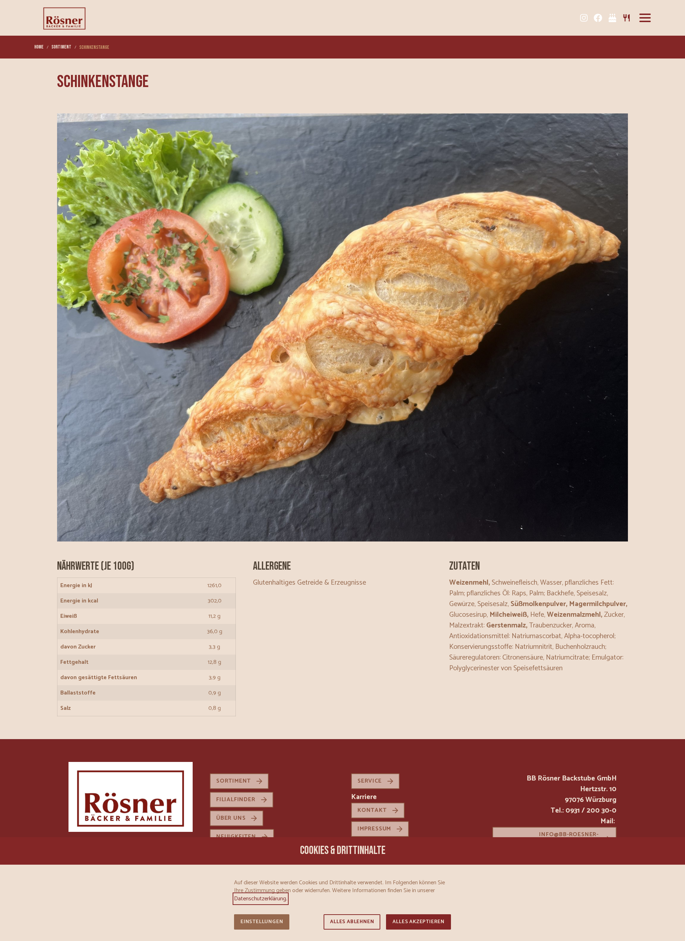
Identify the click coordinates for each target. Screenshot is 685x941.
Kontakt (372, 810)
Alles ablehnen (352, 922)
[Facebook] (598, 18)
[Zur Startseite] (64, 18)
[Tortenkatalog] (612, 18)
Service (369, 781)
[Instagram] (583, 18)
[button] (645, 18)
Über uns (230, 818)
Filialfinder (235, 799)
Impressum (374, 829)
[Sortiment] (626, 18)
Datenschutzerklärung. (260, 899)
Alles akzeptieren (418, 922)
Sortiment (233, 781)
